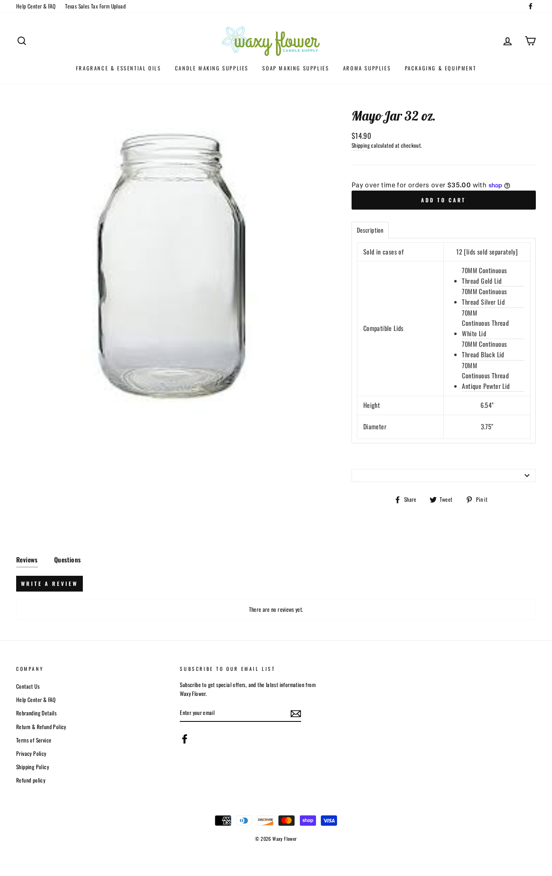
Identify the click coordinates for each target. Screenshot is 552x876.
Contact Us (28, 686)
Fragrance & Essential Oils (118, 68)
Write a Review (49, 583)
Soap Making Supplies (295, 68)
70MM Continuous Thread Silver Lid (484, 296)
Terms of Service (33, 740)
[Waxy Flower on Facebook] (185, 739)
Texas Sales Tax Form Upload (95, 6)
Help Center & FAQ (36, 6)
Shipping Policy (32, 767)
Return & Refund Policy (41, 727)
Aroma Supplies (367, 68)
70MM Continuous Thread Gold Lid (484, 275)
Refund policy (30, 780)
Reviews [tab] (27, 559)
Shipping (361, 145)
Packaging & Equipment (440, 68)
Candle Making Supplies (212, 68)
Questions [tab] (67, 559)
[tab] (370, 230)
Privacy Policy (31, 753)
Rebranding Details (36, 713)
